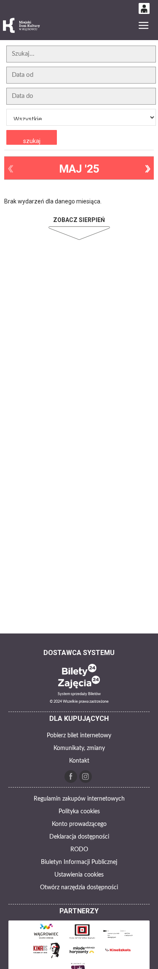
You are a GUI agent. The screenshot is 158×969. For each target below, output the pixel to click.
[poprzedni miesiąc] (10, 168)
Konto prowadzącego (79, 824)
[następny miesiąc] (147, 168)
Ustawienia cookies (79, 875)
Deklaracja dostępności (79, 837)
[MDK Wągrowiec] (22, 25)
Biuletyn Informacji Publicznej (79, 862)
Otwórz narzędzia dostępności (79, 888)
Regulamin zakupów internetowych (79, 799)
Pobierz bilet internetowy (79, 736)
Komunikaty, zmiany (79, 748)
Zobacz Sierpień (79, 220)
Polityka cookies (79, 812)
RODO (79, 850)
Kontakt (79, 761)
